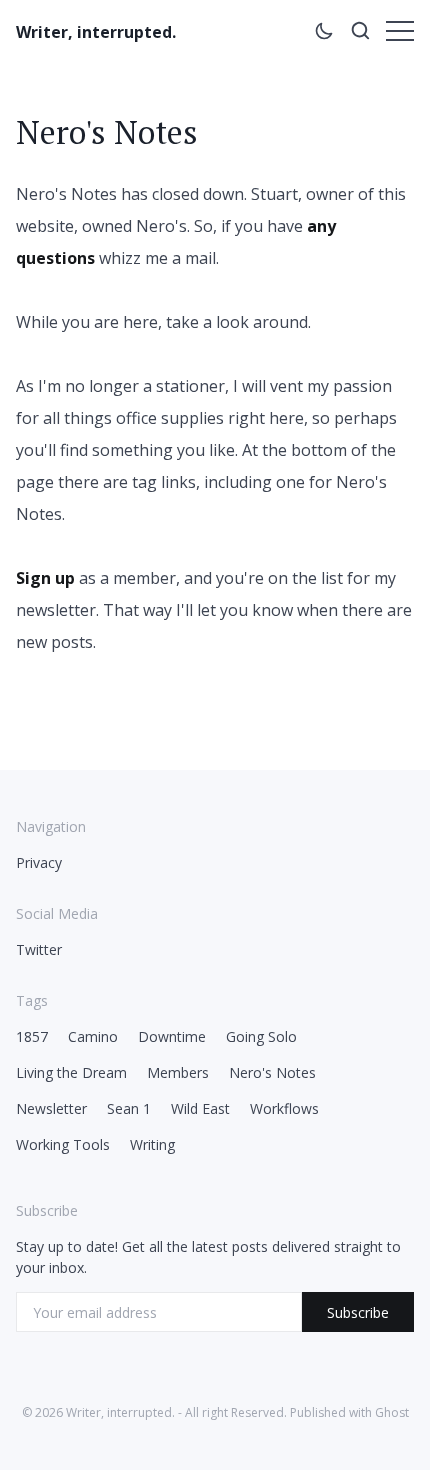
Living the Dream (71, 1072)
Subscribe (358, 1312)
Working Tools (63, 1144)
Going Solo (261, 1036)
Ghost (392, 1412)
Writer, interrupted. (96, 32)
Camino (93, 1036)
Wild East (200, 1108)
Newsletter (51, 1108)
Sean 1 (129, 1108)
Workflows (284, 1108)
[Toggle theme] (324, 34)
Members (178, 1072)
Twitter (39, 949)
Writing (152, 1144)
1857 (32, 1036)
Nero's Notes (272, 1072)
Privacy (39, 862)
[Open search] (360, 34)
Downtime (172, 1036)
